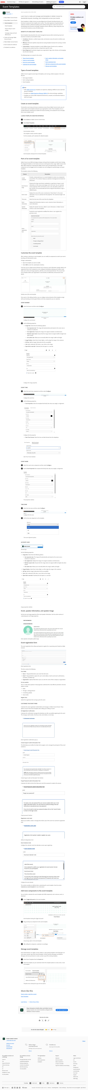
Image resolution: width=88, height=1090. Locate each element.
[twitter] (17, 1087)
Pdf (2, 1066)
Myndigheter (40, 1061)
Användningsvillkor (55, 1087)
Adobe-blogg (75, 1078)
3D (2, 1068)
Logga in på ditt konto (77, 1058)
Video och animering (5, 1065)
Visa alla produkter (5, 1074)
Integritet (74, 1074)
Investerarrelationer (76, 1069)
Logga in (84, 1)
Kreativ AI (4, 1059)
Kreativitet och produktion (24, 1065)
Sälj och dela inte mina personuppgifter (73, 1087)
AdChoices (84, 1087)
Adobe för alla (75, 1076)
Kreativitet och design (11, 1)
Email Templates (24, 996)
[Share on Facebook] (39, 1021)
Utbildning (39, 1058)
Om (74, 1059)
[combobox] (68, 6)
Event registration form (50, 62)
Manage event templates (51, 66)
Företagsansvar (75, 1067)
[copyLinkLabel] (48, 1021)
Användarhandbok (9, 1046)
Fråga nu (30, 1050)
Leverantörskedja (76, 1071)
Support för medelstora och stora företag (62, 1065)
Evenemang (75, 1063)
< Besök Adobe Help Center (11, 1040)
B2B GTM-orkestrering (24, 1066)
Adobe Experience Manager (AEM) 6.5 (39, 93)
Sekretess (49, 1087)
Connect (8, 12)
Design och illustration (6, 1063)
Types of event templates (28, 58)
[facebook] (12, 1087)
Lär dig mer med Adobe (59, 1063)
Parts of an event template (29, 62)
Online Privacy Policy (34, 1002)
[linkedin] (19, 1087)
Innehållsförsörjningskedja (24, 1061)
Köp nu (61, 2)
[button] (80, 2)
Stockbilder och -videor (6, 1072)
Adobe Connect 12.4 (31, 89)
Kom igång (8, 1045)
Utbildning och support (51, 1)
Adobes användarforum (59, 1061)
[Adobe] (3, 2)
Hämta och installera (59, 1059)
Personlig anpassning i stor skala (25, 1059)
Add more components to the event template (55, 64)
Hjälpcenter (57, 1058)
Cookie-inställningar (62, 1087)
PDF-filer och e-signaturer (24, 1)
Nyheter (74, 1065)
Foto (3, 1061)
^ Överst (83, 1041)
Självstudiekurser (9, 1048)
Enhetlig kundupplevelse (24, 1063)
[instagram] (15, 1087)
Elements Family (5, 1070)
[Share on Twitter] (42, 1021)
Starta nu (50, 1050)
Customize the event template (29, 64)
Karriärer (74, 1061)
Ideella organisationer (41, 1059)
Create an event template (28, 60)
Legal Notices (24, 1002)
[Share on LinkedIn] (45, 1021)
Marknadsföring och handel (37, 1)
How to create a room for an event (28, 994)
